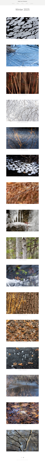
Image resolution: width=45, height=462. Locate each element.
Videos (18, 3)
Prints (22, 3)
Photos (13, 3)
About (27, 3)
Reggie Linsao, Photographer (22, 1)
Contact (31, 3)
